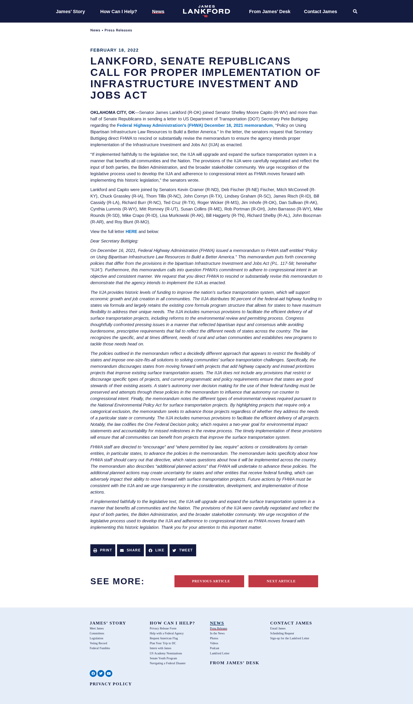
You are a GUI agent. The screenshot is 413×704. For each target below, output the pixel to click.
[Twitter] (100, 673)
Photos (214, 638)
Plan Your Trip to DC (163, 643)
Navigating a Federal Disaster (168, 663)
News (95, 30)
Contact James (291, 623)
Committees (97, 633)
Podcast (214, 648)
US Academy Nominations (166, 653)
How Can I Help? (172, 623)
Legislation (96, 638)
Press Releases (118, 30)
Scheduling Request (282, 633)
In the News (217, 633)
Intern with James (160, 648)
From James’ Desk (234, 662)
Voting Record (98, 643)
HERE (131, 231)
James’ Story (108, 623)
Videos (214, 643)
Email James (277, 628)
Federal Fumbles (100, 648)
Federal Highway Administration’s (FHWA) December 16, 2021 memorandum (195, 125)
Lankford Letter (220, 653)
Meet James (97, 628)
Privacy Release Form (163, 628)
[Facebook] (93, 673)
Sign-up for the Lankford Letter (289, 638)
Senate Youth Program (163, 658)
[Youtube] (108, 673)
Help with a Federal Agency (167, 633)
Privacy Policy (111, 683)
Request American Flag (164, 638)
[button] (102, 550)
